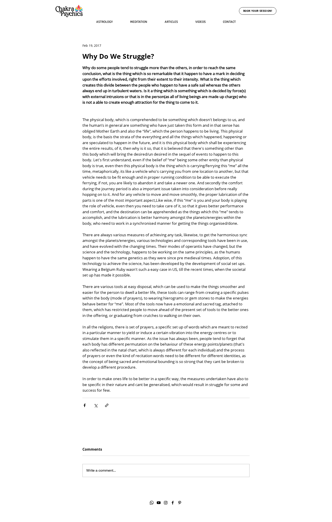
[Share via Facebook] (84, 405)
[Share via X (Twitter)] (96, 405)
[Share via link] (107, 405)
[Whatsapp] (151, 502)
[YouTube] (158, 502)
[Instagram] (165, 502)
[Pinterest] (179, 502)
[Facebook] (172, 502)
